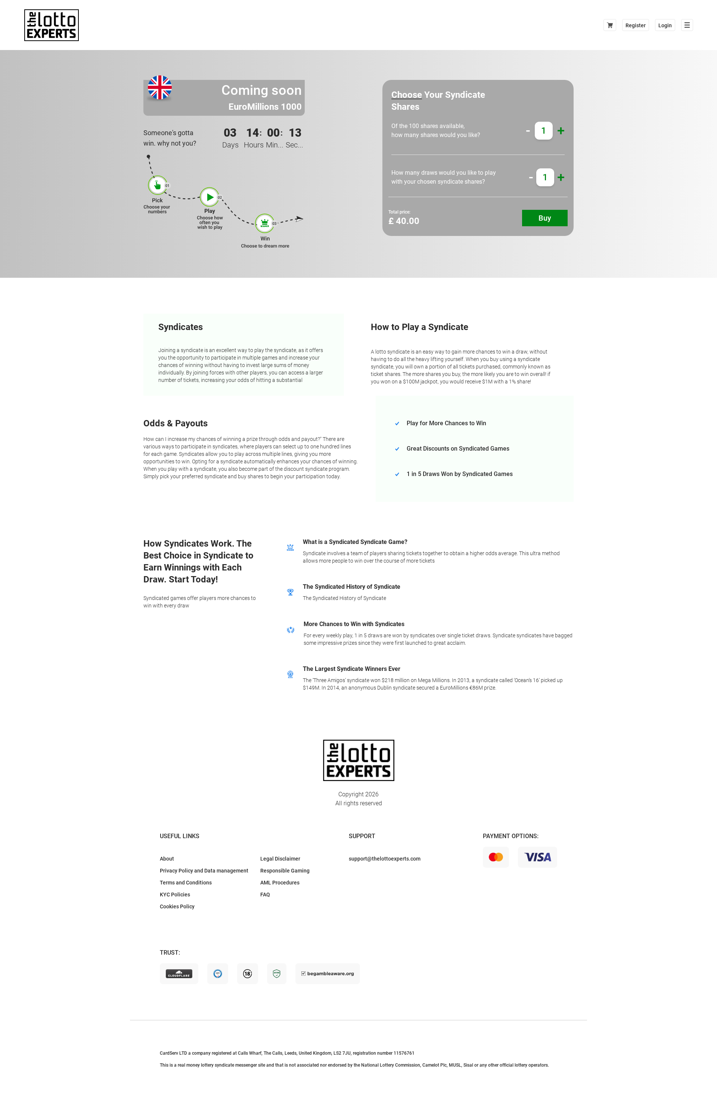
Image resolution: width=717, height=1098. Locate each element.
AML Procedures (279, 883)
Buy (544, 218)
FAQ (265, 895)
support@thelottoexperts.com (384, 859)
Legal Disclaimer (280, 859)
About (167, 859)
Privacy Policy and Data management (204, 871)
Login (665, 25)
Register (636, 25)
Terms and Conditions (186, 883)
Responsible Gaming (285, 871)
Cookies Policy (177, 906)
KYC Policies (175, 895)
